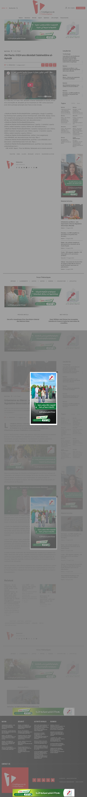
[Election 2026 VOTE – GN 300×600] (43, 423)
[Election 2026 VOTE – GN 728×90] (43, 796)
